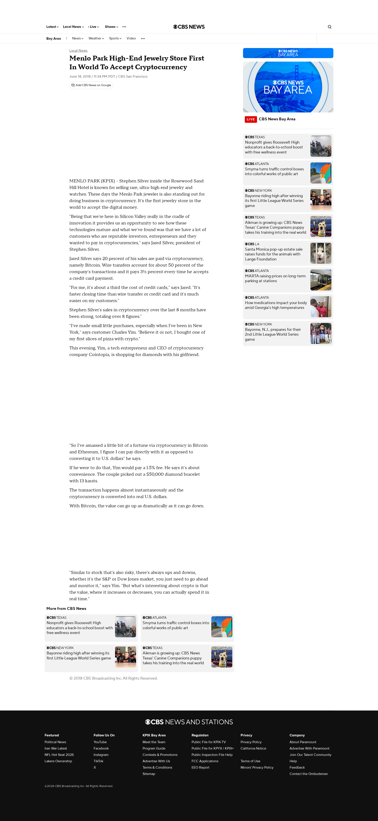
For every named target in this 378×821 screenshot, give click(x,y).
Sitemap (149, 774)
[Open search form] (330, 27)
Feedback (297, 767)
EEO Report (200, 767)
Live (93, 27)
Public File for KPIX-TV (209, 742)
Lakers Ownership (58, 761)
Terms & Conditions (157, 767)
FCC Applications (205, 761)
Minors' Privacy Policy (257, 767)
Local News (72, 26)
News (77, 38)
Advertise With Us (156, 761)
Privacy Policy (251, 742)
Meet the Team (154, 742)
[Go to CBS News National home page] (189, 27)
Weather (95, 38)
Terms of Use (250, 761)
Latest (51, 26)
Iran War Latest (56, 748)
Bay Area (53, 38)
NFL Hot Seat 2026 (59, 755)
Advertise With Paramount (309, 748)
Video (131, 38)
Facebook (101, 748)
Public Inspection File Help (212, 755)
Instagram (101, 755)
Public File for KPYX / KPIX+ (213, 748)
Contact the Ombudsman (309, 774)
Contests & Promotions (160, 755)
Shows (110, 26)
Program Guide (154, 748)
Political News (55, 742)
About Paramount (303, 742)
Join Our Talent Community (310, 755)
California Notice (253, 748)
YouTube (100, 742)
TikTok (98, 761)
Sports (114, 38)
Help (293, 761)
